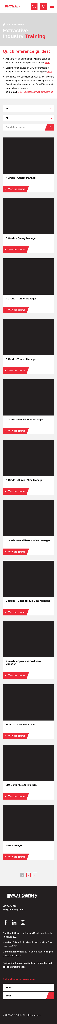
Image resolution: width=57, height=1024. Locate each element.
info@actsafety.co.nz (14, 909)
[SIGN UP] (52, 995)
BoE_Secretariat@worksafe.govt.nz (35, 92)
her (49, 71)
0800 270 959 (34, 6)
